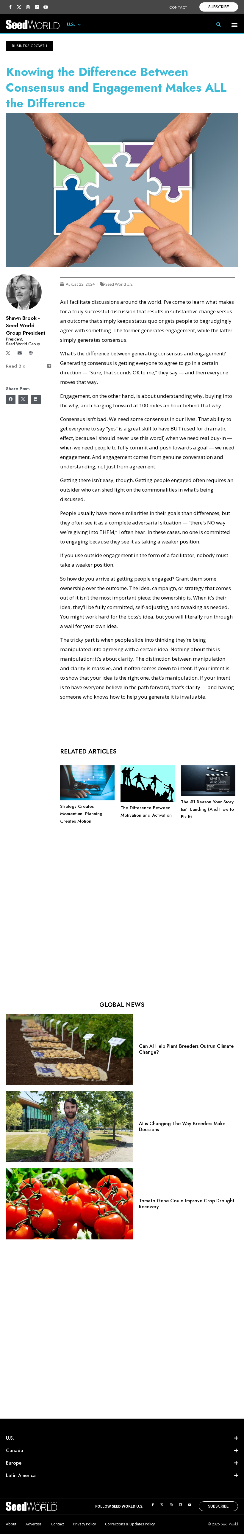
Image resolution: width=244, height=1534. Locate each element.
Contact (57, 1524)
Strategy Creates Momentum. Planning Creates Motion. (81, 813)
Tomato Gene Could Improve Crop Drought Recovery (186, 1203)
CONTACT (178, 7)
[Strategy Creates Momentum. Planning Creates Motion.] (87, 799)
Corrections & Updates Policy (130, 1524)
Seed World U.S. (119, 284)
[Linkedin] (37, 7)
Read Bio (15, 366)
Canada (14, 1450)
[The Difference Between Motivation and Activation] (148, 800)
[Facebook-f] (10, 7)
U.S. (71, 24)
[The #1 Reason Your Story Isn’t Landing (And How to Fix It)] (208, 794)
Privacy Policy (84, 1524)
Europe (13, 1463)
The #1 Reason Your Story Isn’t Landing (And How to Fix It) (207, 809)
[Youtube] (46, 7)
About (11, 1524)
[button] (235, 24)
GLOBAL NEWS (121, 1005)
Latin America (21, 1475)
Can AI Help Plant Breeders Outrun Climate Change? (186, 1049)
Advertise (34, 1524)
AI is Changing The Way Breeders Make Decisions (182, 1126)
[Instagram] (28, 7)
